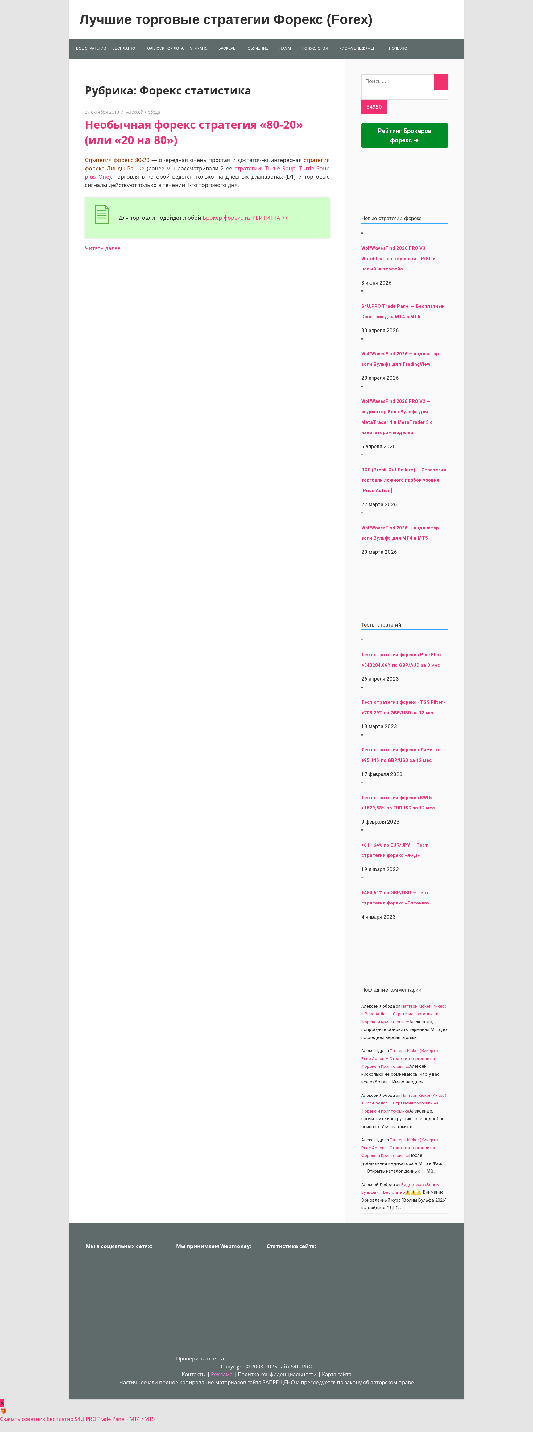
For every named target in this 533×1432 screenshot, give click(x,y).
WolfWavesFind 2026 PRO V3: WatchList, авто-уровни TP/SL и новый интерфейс (398, 258)
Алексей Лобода (143, 112)
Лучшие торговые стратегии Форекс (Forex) (226, 19)
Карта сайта (336, 1374)
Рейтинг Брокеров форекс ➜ (405, 135)
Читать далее (103, 248)
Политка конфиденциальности (277, 1374)
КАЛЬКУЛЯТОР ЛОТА (165, 48)
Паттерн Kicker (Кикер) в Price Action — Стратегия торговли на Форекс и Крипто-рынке (403, 1014)
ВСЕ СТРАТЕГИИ (91, 48)
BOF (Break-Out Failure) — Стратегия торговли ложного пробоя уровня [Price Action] (403, 480)
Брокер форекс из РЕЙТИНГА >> (245, 217)
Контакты (194, 1374)
